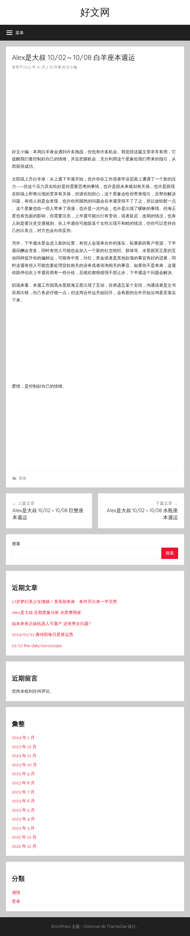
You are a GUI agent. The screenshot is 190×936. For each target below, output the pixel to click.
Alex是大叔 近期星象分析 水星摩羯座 (46, 612)
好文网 (95, 12)
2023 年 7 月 (23, 791)
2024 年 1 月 (23, 737)
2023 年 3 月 (23, 828)
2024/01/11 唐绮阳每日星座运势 (42, 634)
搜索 (16, 543)
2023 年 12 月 (24, 746)
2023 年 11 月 (24, 755)
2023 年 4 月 (23, 818)
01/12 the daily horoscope (37, 645)
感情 (16, 892)
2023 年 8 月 (23, 782)
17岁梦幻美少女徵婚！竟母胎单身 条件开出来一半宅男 (64, 601)
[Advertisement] (95, 109)
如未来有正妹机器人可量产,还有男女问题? (51, 623)
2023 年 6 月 (23, 800)
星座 (22, 478)
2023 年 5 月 (23, 810)
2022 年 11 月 (24, 846)
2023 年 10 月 (24, 764)
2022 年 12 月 (24, 837)
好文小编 (69, 67)
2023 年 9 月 (23, 773)
